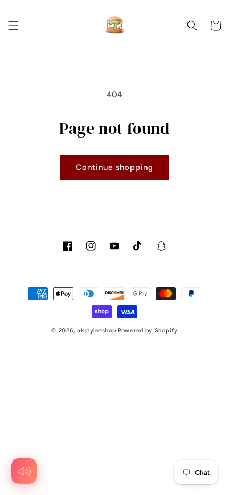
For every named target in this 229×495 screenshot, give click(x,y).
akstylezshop (96, 330)
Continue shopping (114, 167)
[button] (13, 25)
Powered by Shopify (148, 330)
